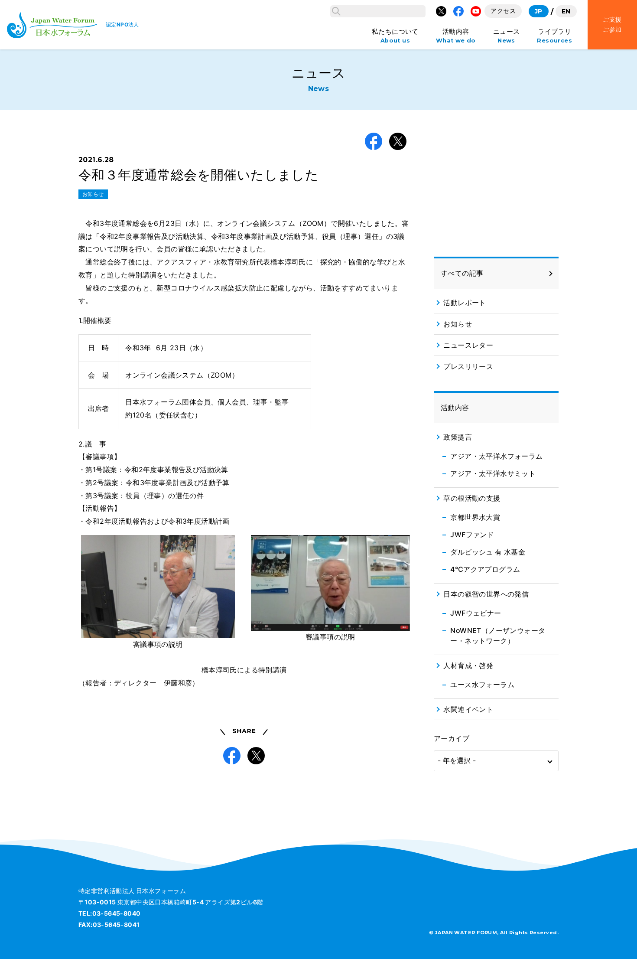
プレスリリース (468, 366)
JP (539, 11)
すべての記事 (462, 273)
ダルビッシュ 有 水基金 (487, 552)
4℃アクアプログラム (485, 569)
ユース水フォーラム (482, 684)
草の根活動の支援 (471, 498)
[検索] (336, 11)
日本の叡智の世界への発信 (486, 594)
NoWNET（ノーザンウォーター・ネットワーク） (497, 635)
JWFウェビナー (475, 613)
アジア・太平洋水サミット (493, 473)
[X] (441, 11)
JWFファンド (472, 534)
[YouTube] (476, 11)
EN (566, 11)
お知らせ (93, 194)
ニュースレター (468, 345)
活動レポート (464, 302)
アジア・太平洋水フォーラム (496, 456)
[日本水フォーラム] (52, 25)
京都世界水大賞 (475, 517)
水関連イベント (468, 709)
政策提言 (457, 437)
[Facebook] (458, 11)
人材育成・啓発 (468, 665)
